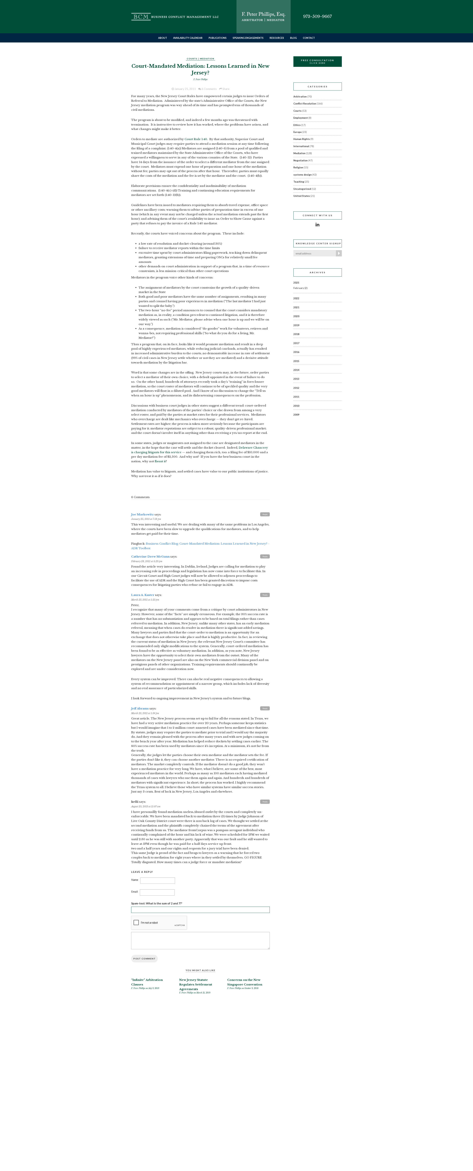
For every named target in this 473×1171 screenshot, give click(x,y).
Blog (293, 37)
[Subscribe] (338, 253)
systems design (302, 174)
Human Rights (301, 139)
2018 (296, 334)
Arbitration (300, 96)
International (301, 146)
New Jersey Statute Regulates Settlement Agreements (195, 984)
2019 (296, 325)
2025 (296, 282)
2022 (296, 298)
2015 (296, 361)
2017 (296, 343)
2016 (296, 352)
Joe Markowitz (142, 514)
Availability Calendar (188, 37)
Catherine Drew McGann (150, 556)
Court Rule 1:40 (196, 139)
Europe (297, 132)
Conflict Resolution (304, 103)
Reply (265, 514)
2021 (296, 307)
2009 (296, 414)
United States (301, 195)
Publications (218, 37)
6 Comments (209, 88)
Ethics (297, 125)
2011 (296, 396)
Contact (309, 37)
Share (225, 88)
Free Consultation (317, 61)
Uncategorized (302, 188)
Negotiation (300, 160)
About (162, 37)
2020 (296, 316)
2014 (296, 369)
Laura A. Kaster (142, 595)
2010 (296, 405)
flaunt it (160, 461)
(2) (300, 288)
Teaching (298, 181)
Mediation (207, 58)
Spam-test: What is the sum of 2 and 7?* (156, 903)
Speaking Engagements (248, 37)
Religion (298, 167)
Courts (192, 58)
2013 (296, 378)
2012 (296, 387)
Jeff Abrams (140, 708)
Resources (277, 37)
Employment (300, 117)
